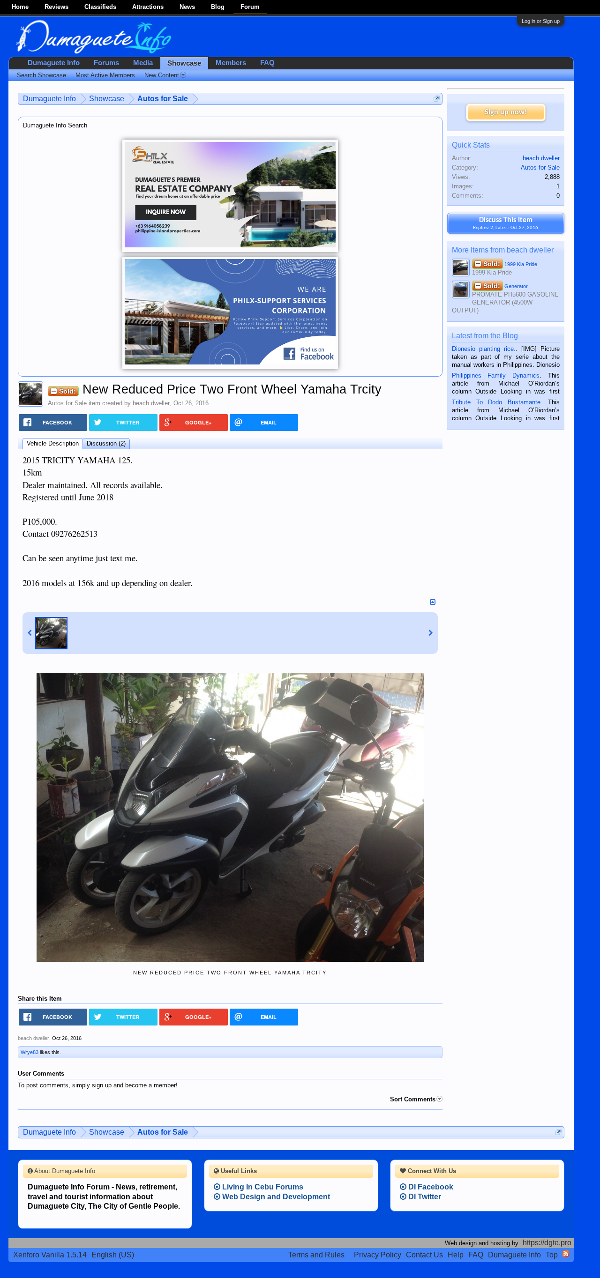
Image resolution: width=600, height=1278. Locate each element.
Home (20, 6)
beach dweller (151, 403)
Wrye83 (29, 1052)
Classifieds (100, 6)
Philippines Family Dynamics (496, 375)
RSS (565, 1253)
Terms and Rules (316, 1255)
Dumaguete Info (54, 63)
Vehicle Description (53, 443)
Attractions (148, 6)
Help (456, 1255)
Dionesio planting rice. (484, 348)
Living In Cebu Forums (261, 1187)
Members (231, 63)
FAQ (267, 63)
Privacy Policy (377, 1255)
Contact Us (424, 1255)
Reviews (56, 6)
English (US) (112, 1255)
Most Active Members (105, 75)
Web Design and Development (275, 1197)
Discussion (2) (106, 443)
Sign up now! (506, 112)
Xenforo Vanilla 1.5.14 (50, 1255)
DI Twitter (423, 1197)
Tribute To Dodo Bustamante (496, 402)
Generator (505, 286)
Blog (218, 6)
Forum (250, 6)
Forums (106, 63)
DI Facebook (429, 1187)
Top (552, 1255)
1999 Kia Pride (510, 263)
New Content (161, 75)
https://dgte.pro (547, 1243)
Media (143, 63)
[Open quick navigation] (437, 99)
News (187, 6)
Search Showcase (41, 75)
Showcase (184, 63)
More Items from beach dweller (503, 250)
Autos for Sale (67, 403)
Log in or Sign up (541, 21)
